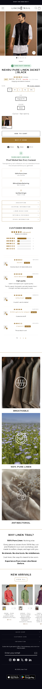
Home (20, 61)
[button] (18, 77)
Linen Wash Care (21, 211)
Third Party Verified (20, 157)
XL (25, 90)
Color (21, 104)
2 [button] (20, 338)
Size (21, 86)
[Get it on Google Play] (28, 677)
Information (20, 641)
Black (21, 108)
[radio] (7, 122)
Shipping (14, 81)
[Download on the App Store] (13, 677)
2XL (31, 90)
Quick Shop (20, 632)
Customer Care (20, 636)
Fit (21, 95)
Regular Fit (21, 99)
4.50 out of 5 (27, 232)
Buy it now (21, 140)
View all (21, 579)
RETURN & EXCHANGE (21, 215)
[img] (18, 260)
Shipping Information (21, 206)
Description (21, 202)
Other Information (21, 219)
